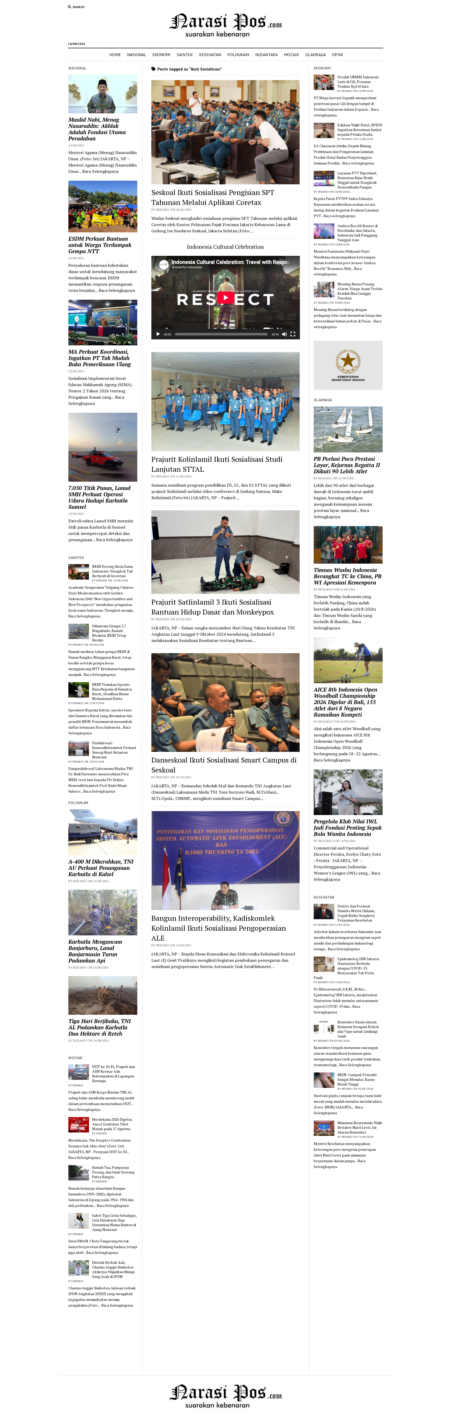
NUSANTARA (266, 54)
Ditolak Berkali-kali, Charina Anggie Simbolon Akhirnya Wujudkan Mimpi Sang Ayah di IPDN (113, 1269)
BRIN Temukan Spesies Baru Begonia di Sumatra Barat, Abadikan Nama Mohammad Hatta (112, 691)
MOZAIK (291, 54)
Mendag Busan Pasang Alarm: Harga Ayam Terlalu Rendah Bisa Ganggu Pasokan (359, 291)
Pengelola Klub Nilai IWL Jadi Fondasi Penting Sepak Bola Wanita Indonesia (348, 827)
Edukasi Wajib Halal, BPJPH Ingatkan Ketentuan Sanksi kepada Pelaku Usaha (359, 130)
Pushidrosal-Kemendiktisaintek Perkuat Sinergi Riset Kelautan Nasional (114, 750)
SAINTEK (185, 54)
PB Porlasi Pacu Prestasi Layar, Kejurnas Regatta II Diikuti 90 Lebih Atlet (347, 465)
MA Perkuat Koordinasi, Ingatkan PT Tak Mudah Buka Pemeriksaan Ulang (99, 358)
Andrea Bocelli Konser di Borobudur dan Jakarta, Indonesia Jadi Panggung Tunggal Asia (357, 232)
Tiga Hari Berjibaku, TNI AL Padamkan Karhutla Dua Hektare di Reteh (99, 1027)
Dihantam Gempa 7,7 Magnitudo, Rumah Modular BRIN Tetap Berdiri (109, 633)
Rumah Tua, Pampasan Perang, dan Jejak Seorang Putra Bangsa (113, 1172)
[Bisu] (284, 334)
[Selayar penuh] (292, 334)
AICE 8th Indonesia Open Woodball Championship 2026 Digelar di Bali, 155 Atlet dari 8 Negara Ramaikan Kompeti (345, 702)
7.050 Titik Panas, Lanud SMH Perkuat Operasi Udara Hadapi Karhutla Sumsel (99, 497)
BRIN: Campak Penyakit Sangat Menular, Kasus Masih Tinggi (357, 1079)
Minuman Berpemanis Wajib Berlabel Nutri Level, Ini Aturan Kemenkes (359, 1127)
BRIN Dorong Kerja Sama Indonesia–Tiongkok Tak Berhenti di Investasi (112, 571)
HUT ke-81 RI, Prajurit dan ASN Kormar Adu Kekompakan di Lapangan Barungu (113, 1073)
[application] (225, 297)
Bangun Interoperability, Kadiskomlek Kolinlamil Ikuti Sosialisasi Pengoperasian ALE (218, 928)
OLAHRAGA (315, 54)
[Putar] (158, 334)
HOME (115, 54)
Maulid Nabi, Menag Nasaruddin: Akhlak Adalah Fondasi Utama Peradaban (97, 128)
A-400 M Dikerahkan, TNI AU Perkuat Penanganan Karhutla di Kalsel (100, 867)
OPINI (337, 54)
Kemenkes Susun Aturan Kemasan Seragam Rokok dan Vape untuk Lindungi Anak (358, 1029)
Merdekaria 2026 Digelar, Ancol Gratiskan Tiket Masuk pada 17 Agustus (112, 1124)
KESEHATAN (210, 54)
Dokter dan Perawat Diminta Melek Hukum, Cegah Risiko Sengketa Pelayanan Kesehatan (356, 913)
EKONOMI (161, 54)
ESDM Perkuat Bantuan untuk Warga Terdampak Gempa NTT (99, 244)
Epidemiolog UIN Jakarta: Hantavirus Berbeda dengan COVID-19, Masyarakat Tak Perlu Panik (347, 968)
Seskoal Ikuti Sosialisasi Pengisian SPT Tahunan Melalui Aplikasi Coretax (212, 197)
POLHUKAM (238, 54)
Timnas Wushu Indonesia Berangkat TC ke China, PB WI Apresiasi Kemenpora (348, 576)
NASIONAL (136, 54)
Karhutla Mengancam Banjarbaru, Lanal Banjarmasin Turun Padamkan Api (95, 951)
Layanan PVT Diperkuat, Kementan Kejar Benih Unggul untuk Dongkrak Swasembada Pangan (357, 180)
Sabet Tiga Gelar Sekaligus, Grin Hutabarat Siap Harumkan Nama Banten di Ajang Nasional (114, 1222)
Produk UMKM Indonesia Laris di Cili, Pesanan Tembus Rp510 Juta (358, 82)
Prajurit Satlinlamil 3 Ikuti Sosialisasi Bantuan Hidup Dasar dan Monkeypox (212, 607)
